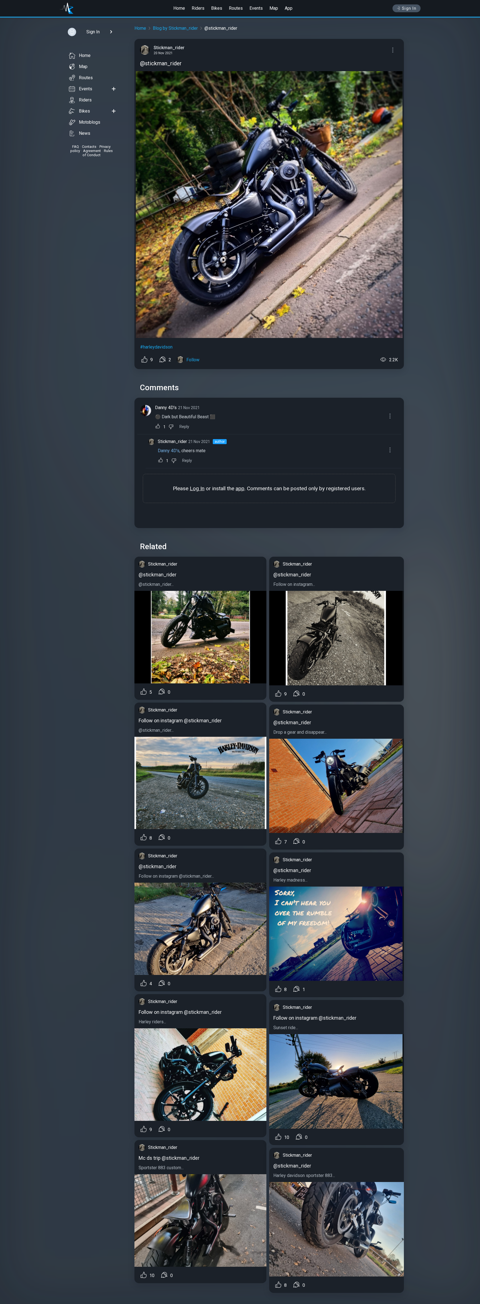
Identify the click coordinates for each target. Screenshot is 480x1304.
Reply (184, 426)
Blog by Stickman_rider (175, 28)
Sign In (409, 8)
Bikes (216, 8)
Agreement (92, 151)
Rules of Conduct (97, 153)
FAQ (75, 147)
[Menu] (392, 50)
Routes (236, 8)
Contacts (89, 147)
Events (256, 8)
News (84, 133)
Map (273, 8)
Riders (198, 8)
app (240, 488)
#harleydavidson (156, 347)
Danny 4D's (166, 407)
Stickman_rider (172, 441)
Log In (197, 488)
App (288, 8)
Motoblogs (89, 122)
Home (179, 8)
